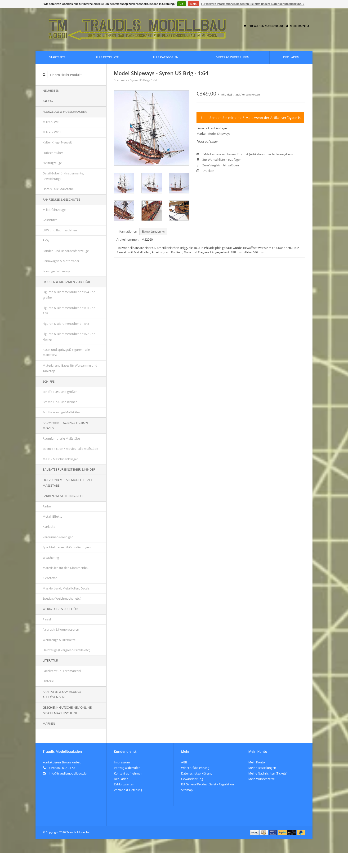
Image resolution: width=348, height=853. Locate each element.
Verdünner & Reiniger (58, 537)
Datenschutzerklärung (196, 773)
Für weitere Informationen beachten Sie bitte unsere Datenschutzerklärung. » (252, 4)
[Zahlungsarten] (255, 832)
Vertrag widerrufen (232, 57)
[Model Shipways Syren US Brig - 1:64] (151, 128)
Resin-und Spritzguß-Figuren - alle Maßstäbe (66, 352)
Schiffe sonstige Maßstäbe (61, 412)
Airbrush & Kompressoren (61, 629)
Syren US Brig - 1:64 (143, 80)
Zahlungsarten (124, 784)
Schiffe (48, 381)
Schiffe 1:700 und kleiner (60, 402)
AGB (184, 762)
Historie (48, 681)
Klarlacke (49, 526)
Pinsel (47, 619)
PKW (46, 240)
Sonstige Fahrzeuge (56, 271)
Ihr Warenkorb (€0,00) (265, 26)
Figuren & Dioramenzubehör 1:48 (66, 323)
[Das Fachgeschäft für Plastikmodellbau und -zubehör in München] (140, 26)
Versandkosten (250, 94)
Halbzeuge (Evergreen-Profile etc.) (66, 650)
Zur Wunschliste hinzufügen (221, 159)
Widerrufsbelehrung (195, 768)
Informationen (126, 231)
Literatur (50, 660)
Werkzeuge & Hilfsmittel (59, 640)
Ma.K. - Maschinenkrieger (60, 459)
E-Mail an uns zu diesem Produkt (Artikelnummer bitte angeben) (247, 154)
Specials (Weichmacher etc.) (62, 598)
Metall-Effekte (52, 516)
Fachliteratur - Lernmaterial (62, 671)
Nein (193, 4)
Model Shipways (218, 133)
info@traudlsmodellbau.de (67, 773)
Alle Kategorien (165, 57)
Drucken (208, 171)
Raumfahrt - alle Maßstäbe (61, 438)
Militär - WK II (52, 132)
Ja (181, 4)
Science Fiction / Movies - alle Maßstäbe (70, 448)
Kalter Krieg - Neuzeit (57, 142)
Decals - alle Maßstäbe (58, 189)
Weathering (51, 557)
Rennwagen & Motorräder (61, 261)
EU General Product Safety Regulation (207, 784)
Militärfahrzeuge (54, 210)
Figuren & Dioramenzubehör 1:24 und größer (69, 294)
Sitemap (187, 790)
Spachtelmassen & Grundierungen (67, 547)
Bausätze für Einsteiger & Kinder (69, 469)
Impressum (122, 762)
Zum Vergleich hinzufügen (220, 165)
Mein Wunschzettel (261, 779)
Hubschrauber (53, 153)
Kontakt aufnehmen (128, 773)
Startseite (57, 57)
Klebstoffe (50, 578)
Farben (48, 506)
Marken (49, 723)
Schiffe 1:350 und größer (60, 392)
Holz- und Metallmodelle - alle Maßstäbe (68, 482)
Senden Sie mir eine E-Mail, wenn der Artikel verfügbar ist (256, 117)
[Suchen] (44, 74)
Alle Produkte (107, 57)
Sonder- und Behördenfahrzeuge (66, 251)
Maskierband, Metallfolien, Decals (66, 588)
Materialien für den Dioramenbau (66, 568)
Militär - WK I (51, 122)
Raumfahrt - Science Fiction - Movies (66, 425)
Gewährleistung (192, 779)
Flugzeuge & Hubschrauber (65, 111)
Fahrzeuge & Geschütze (61, 199)
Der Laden (291, 57)
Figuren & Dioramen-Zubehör (66, 282)
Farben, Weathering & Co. (63, 496)
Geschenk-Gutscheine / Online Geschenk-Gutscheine (67, 710)
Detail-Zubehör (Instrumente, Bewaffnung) (63, 176)
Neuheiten (51, 90)
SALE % (48, 101)
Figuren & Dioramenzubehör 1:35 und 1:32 (69, 310)
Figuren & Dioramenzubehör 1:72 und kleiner (69, 336)
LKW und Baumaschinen (60, 230)
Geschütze (50, 220)
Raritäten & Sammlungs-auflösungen (62, 694)
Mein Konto (299, 26)
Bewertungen (153, 231)
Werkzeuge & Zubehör (60, 609)
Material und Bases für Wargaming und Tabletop (70, 368)
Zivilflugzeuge (52, 163)
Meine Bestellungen (262, 768)
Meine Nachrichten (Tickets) (267, 773)
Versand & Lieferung (128, 790)
